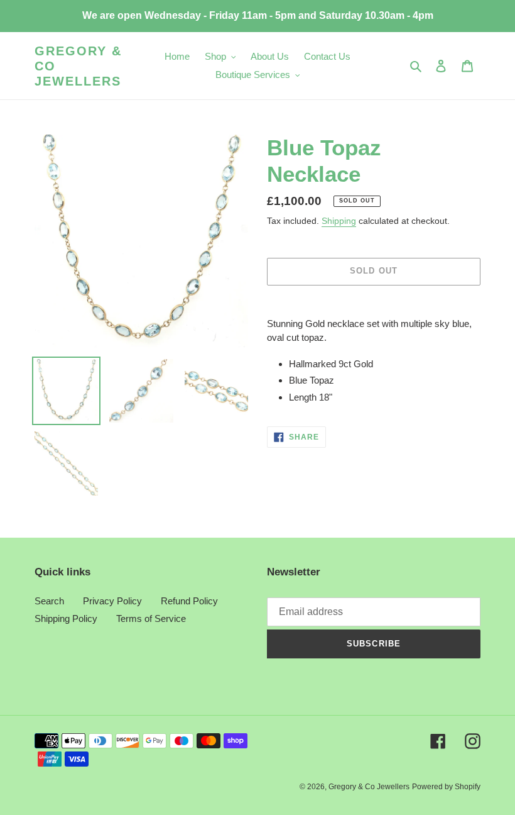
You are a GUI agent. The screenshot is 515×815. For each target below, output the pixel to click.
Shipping (339, 221)
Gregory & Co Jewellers (78, 66)
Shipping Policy (66, 618)
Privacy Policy (112, 601)
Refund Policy (189, 601)
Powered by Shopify (446, 786)
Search (49, 601)
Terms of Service (151, 618)
